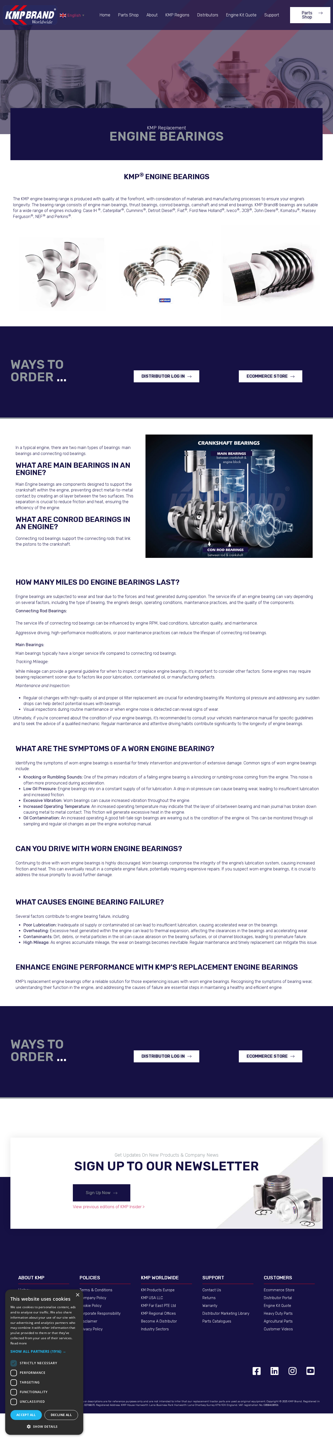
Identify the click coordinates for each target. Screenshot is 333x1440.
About (152, 15)
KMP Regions (177, 15)
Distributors (207, 15)
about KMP (31, 1278)
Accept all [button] (26, 1415)
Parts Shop (128, 15)
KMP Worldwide (160, 1278)
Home (105, 15)
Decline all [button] (61, 1415)
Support (271, 15)
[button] (310, 15)
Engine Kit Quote (241, 15)
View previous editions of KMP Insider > (109, 1206)
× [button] (77, 1295)
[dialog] (44, 1362)
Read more (18, 1343)
